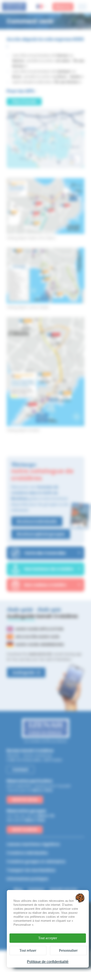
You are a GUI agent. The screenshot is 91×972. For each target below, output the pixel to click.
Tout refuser (27, 950)
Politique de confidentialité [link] (47, 962)
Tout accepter (47, 938)
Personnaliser (68, 950)
